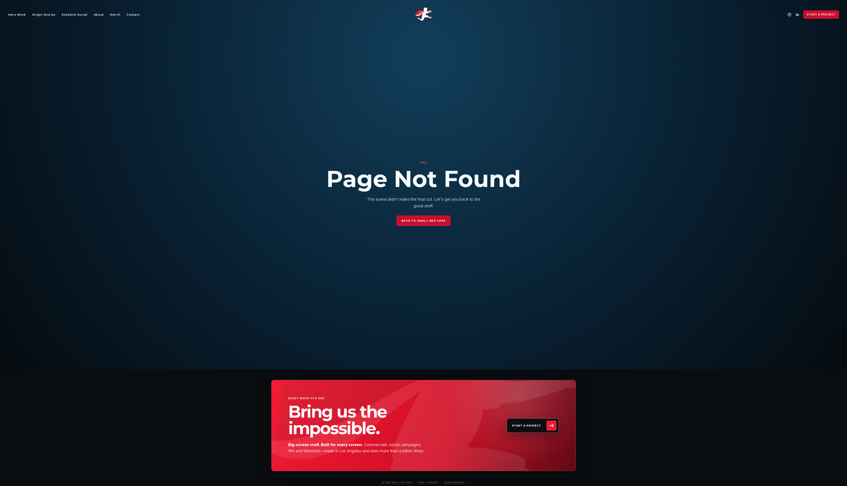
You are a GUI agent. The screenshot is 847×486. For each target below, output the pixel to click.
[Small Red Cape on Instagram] (789, 15)
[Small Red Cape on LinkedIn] (797, 15)
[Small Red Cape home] (423, 14)
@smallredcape (454, 482)
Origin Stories (44, 14)
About (99, 14)
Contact (133, 14)
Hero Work (17, 14)
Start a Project (821, 14)
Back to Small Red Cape (423, 220)
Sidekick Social (75, 14)
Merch (115, 14)
